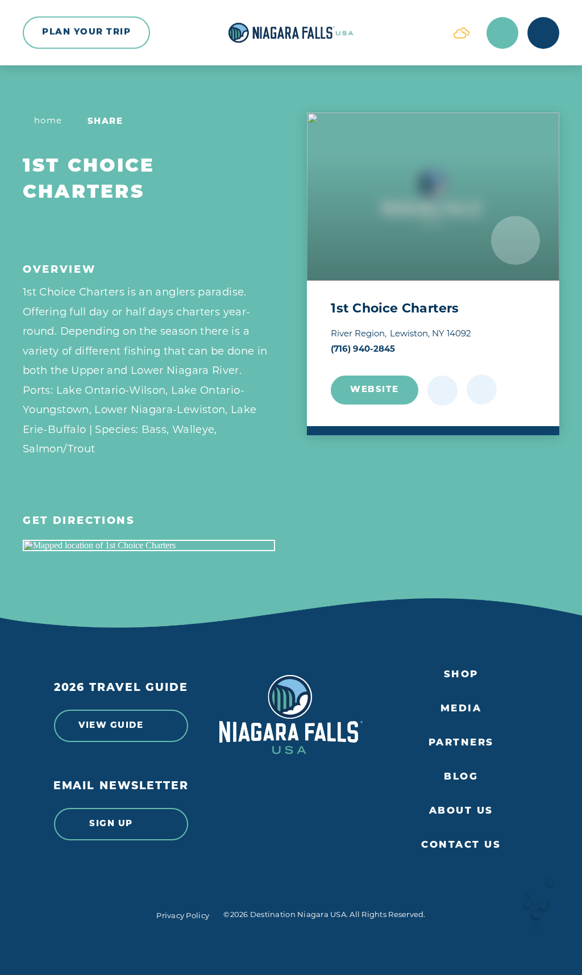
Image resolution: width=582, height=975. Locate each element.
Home (48, 121)
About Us (461, 811)
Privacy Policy (182, 916)
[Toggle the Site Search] (502, 33)
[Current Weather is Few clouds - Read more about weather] (461, 33)
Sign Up (111, 824)
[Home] (291, 33)
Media (461, 709)
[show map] (482, 389)
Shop (461, 675)
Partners (461, 743)
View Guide (110, 726)
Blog (461, 777)
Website (374, 390)
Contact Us (461, 845)
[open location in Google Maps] (149, 545)
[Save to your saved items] (442, 391)
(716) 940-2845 (363, 349)
